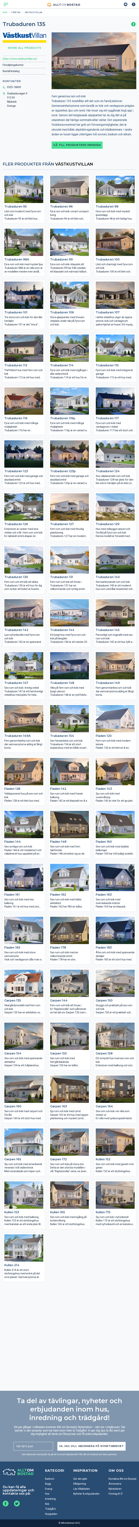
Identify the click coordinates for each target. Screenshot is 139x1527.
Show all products (24, 47)
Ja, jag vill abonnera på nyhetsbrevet (91, 1446)
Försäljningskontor (13, 64)
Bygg (48, 1483)
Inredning (50, 1498)
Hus (47, 1493)
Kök (47, 1503)
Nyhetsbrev (115, 1488)
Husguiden (51, 1513)
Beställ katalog (11, 71)
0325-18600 (14, 87)
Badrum (49, 1478)
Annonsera (115, 1483)
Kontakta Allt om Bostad (122, 1478)
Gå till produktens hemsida (77, 145)
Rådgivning (79, 1483)
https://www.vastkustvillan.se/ (20, 58)
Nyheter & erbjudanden (86, 1493)
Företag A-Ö (116, 1493)
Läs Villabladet (81, 1488)
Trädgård (50, 1508)
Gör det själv (80, 1478)
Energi (48, 1488)
